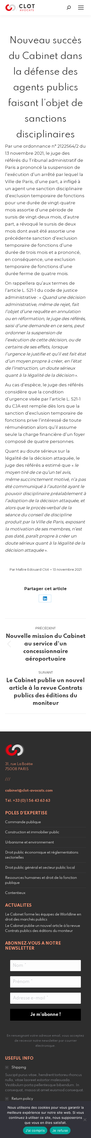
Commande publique (23, 822)
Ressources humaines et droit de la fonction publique (41, 880)
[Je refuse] (84, 1119)
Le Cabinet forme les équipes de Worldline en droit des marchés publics (43, 917)
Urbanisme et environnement (29, 842)
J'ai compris (35, 1130)
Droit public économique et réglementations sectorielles (41, 855)
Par (29, 569)
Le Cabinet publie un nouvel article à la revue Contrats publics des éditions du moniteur (42, 928)
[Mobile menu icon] (81, 8)
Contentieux (15, 893)
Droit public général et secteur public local (40, 867)
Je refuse (60, 1130)
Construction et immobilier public (32, 832)
